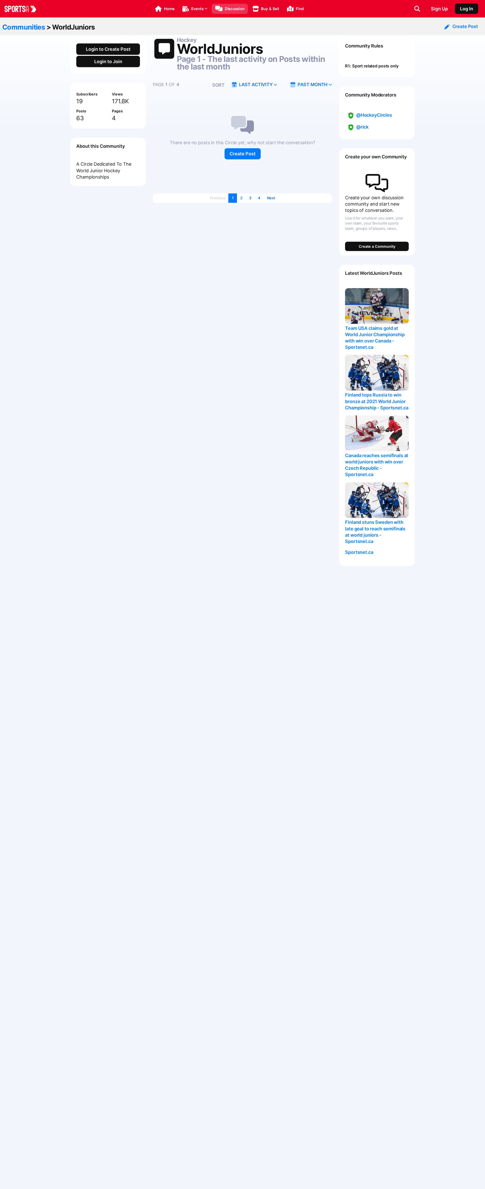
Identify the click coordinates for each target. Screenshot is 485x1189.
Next (271, 198)
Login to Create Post (108, 49)
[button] (165, 9)
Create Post (243, 153)
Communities (23, 27)
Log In (466, 8)
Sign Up (439, 8)
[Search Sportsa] (417, 9)
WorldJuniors (73, 27)
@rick (362, 127)
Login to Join (108, 61)
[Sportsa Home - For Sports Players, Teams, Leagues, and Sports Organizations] (23, 9)
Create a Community (377, 246)
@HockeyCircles (374, 115)
